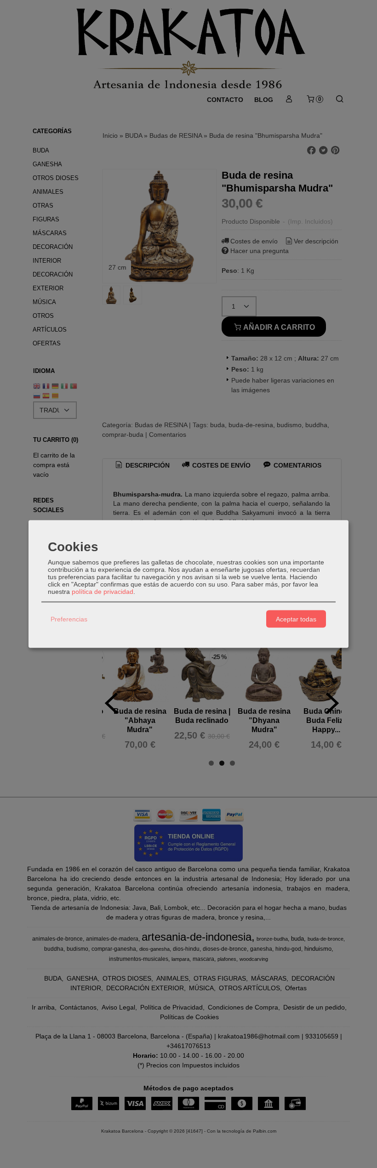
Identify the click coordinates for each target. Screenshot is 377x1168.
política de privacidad (102, 591)
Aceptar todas (296, 618)
